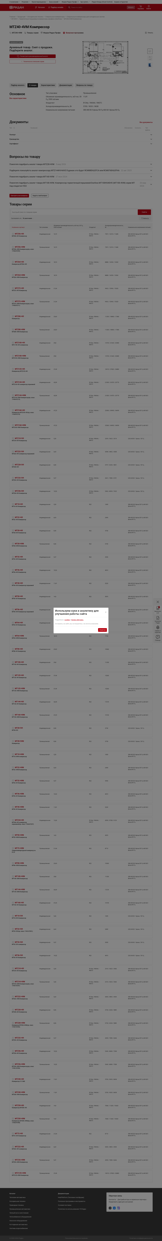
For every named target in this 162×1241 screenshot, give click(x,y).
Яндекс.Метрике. (77, 620)
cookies (67, 620)
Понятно (102, 630)
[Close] (106, 612)
